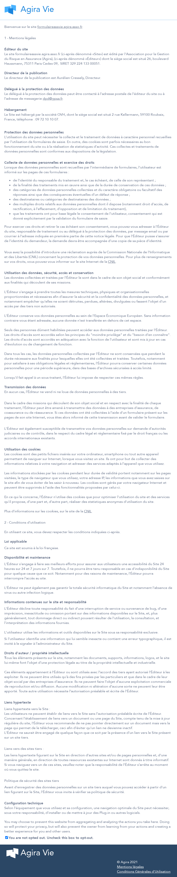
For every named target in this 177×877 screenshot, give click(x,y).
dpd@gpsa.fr (53, 98)
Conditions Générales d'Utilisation (144, 871)
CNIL (111, 261)
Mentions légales (130, 866)
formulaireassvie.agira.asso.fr (59, 26)
